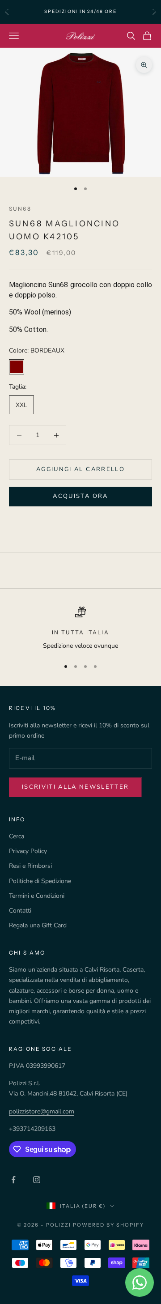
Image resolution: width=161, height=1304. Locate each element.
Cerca (16, 836)
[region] (80, 629)
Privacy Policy (28, 851)
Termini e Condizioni (36, 896)
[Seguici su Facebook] (13, 1179)
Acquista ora (80, 496)
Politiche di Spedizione (40, 881)
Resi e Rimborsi (30, 866)
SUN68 (20, 208)
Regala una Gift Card (38, 925)
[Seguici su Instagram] (36, 1179)
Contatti (20, 910)
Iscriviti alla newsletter (75, 787)
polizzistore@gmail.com (41, 1111)
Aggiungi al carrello (80, 469)
